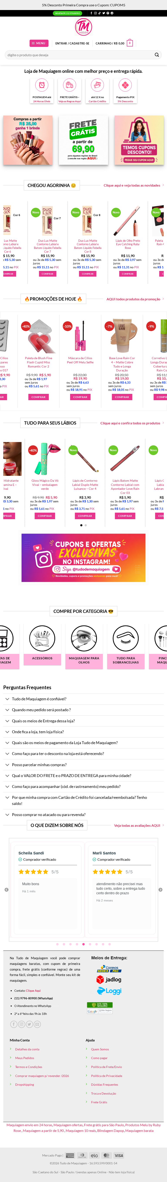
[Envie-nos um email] (37, 1024)
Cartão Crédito (97, 101)
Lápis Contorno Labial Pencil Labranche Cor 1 (145, 484)
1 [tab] (57, 944)
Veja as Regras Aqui (69, 101)
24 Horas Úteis (41, 101)
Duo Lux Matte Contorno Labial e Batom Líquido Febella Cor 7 (43, 246)
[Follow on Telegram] (112, 13)
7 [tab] (97, 944)
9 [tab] (110, 944)
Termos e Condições (28, 1067)
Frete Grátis (99, 1102)
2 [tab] (64, 944)
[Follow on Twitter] (103, 13)
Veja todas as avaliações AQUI (137, 825)
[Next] (155, 234)
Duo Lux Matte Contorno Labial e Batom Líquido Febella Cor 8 (83, 246)
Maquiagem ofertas (68, 1125)
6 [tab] (90, 944)
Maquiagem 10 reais (81, 1130)
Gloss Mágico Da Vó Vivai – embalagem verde (24, 484)
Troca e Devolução (103, 1093)
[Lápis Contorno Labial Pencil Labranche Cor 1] (145, 459)
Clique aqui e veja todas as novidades (132, 185)
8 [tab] (103, 944)
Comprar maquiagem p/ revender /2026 (42, 1076)
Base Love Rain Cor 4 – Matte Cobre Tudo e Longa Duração (42, 364)
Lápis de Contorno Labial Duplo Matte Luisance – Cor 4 (65, 484)
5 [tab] (84, 944)
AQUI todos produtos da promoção (133, 299)
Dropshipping (24, 1084)
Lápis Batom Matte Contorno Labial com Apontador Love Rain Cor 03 (105, 487)
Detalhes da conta (27, 1049)
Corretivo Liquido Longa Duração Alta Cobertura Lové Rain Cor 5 (84, 364)
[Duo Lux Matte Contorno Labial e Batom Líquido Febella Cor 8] (83, 220)
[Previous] (12, 475)
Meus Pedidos (24, 1058)
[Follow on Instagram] (95, 13)
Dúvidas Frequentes (104, 1084)
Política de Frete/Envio (106, 1067)
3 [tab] (70, 944)
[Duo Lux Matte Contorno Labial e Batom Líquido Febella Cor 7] (43, 220)
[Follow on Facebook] (91, 13)
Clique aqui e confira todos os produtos (130, 423)
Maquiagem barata (139, 1130)
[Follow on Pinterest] (108, 13)
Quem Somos (100, 1049)
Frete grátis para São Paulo (104, 1125)
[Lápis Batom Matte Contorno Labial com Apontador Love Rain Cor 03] (105, 459)
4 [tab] (77, 944)
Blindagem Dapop (110, 1130)
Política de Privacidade (106, 1076)
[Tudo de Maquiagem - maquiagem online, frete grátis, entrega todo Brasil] (83, 27)
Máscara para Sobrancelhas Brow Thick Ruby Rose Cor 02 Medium (126, 364)
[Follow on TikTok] (99, 13)
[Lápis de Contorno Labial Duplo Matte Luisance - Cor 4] (65, 459)
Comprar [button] (43, 273)
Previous (6, 890)
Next (160, 890)
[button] (39, 43)
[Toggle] (7, 699)
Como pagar (99, 1058)
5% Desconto (125, 101)
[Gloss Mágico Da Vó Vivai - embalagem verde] (25, 459)
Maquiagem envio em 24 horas (29, 1125)
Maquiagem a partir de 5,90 (43, 1130)
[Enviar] (157, 55)
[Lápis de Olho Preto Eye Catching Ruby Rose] (123, 220)
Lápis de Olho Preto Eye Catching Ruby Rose (123, 244)
